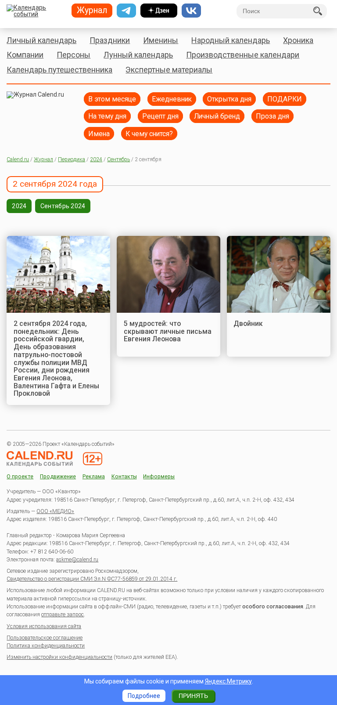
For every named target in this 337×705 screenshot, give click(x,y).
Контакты (124, 476)
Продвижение (58, 476)
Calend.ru (18, 159)
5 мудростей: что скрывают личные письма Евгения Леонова (168, 331)
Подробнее (144, 695)
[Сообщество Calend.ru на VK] (191, 11)
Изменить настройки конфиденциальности (59, 657)
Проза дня (272, 116)
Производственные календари (242, 54)
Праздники (110, 40)
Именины (160, 40)
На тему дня (107, 116)
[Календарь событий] (36, 11)
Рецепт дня (160, 116)
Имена (99, 134)
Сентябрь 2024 (63, 206)
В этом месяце (112, 99)
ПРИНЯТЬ (193, 695)
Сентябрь (118, 159)
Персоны (73, 54)
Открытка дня (229, 99)
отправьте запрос (62, 614)
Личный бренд (217, 116)
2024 (96, 159)
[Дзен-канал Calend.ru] (158, 11)
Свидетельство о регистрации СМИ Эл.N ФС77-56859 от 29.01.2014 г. (92, 579)
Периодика (71, 159)
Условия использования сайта (44, 626)
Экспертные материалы (168, 69)
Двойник (248, 323)
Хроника (298, 40)
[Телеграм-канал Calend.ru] (126, 11)
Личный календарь (41, 40)
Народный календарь (230, 40)
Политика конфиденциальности (46, 646)
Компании (25, 54)
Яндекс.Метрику (228, 681)
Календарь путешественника (59, 69)
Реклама (93, 476)
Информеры (159, 476)
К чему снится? (149, 134)
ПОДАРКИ (284, 99)
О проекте (20, 476)
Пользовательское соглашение (44, 638)
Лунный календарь (138, 54)
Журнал (43, 159)
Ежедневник (172, 99)
